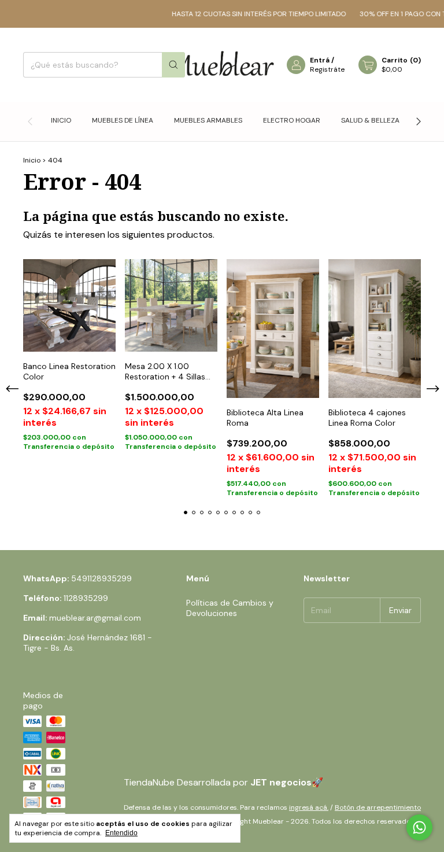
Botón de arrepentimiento (378, 807)
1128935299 (86, 598)
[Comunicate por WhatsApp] (419, 827)
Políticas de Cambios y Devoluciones (229, 607)
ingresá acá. (308, 807)
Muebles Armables (208, 120)
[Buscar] (173, 65)
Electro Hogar (291, 120)
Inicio (61, 120)
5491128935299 (101, 578)
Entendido (121, 833)
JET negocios (281, 782)
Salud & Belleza (370, 120)
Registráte (327, 69)
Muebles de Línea (122, 120)
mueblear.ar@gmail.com (95, 618)
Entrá (320, 60)
